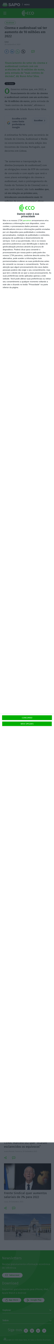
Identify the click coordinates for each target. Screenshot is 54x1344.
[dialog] (27, 672)
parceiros (27, 220)
